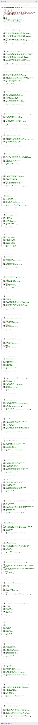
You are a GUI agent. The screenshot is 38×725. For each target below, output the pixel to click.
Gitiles (6, 723)
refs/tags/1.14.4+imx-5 (18, 4)
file (21, 7)
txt (33, 723)
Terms (11, 723)
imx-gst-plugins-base (8, 4)
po (25, 4)
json (36, 723)
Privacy (9, 723)
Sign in (36, 1)
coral (2, 4)
